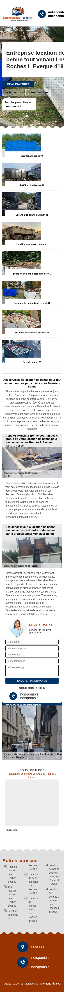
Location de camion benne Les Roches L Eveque (33, 909)
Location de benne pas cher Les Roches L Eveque (33, 883)
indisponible (29, 694)
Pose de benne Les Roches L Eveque (13, 874)
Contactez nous (38, 92)
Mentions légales (50, 983)
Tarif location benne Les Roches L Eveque (13, 896)
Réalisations (18, 84)
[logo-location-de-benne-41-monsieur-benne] (16, 14)
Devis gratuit (13, 92)
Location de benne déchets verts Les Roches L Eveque (54, 874)
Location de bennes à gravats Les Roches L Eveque (54, 900)
